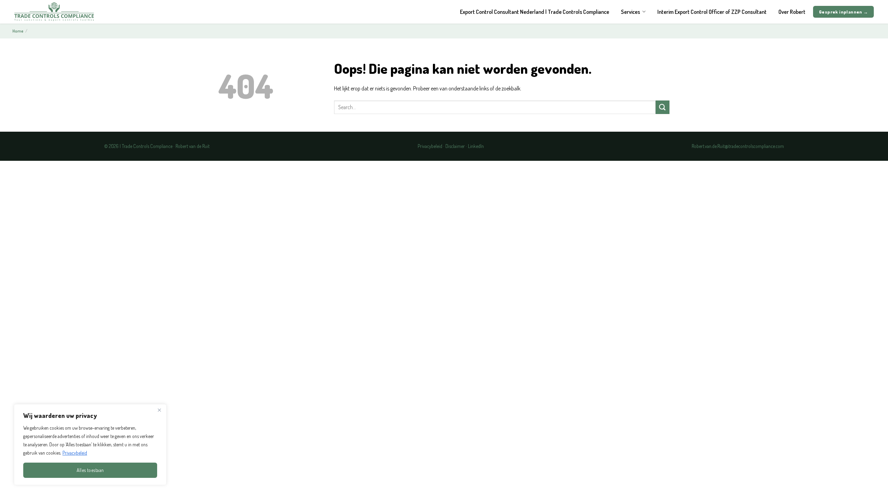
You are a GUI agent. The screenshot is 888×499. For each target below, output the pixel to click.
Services (630, 11)
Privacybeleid (74, 453)
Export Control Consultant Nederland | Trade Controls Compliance (534, 11)
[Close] (159, 410)
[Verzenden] (662, 107)
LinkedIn (476, 146)
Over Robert (791, 11)
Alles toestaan (90, 470)
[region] (90, 444)
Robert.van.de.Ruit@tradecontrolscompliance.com (738, 146)
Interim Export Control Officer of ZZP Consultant (712, 11)
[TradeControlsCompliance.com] (54, 11)
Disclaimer (455, 146)
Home (17, 31)
